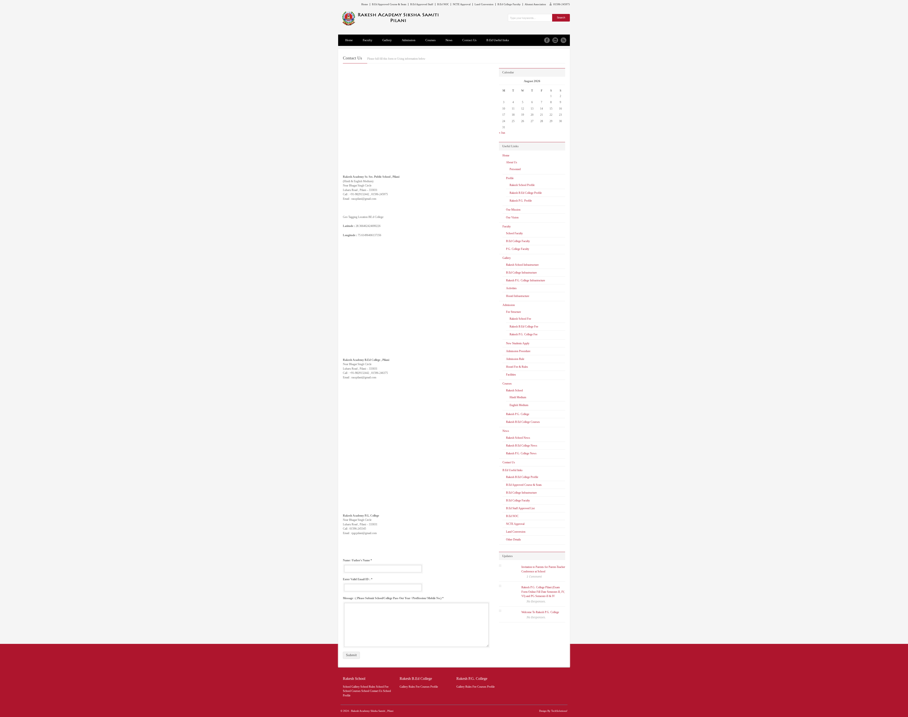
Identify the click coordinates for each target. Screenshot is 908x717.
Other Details (513, 539)
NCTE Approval (462, 4)
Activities (511, 288)
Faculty (367, 40)
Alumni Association (535, 4)
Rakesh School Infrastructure (522, 264)
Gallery (387, 40)
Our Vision (512, 217)
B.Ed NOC (443, 4)
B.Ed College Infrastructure (521, 272)
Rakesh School (514, 390)
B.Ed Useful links (497, 40)
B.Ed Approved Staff (421, 4)
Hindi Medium (518, 397)
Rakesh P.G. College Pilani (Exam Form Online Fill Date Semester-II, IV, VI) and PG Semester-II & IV (543, 592)
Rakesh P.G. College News (521, 453)
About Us (511, 162)
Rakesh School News (518, 437)
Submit (351, 655)
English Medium (519, 405)
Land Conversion (484, 4)
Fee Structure (513, 312)
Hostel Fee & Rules (517, 366)
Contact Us (469, 40)
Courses (430, 40)
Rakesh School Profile (522, 185)
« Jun (502, 132)
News (448, 40)
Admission (408, 40)
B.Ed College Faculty (509, 4)
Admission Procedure (518, 351)
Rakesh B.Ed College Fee (524, 326)
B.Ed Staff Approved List (520, 508)
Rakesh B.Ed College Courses (523, 422)
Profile (510, 178)
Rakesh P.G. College (517, 414)
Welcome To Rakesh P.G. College (540, 612)
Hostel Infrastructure (517, 296)
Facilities (511, 374)
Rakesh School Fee (520, 318)
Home (364, 4)
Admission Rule (515, 359)
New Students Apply (517, 343)
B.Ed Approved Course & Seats (389, 4)
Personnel (515, 169)
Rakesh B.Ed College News (521, 445)
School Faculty (514, 233)
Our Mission (513, 209)
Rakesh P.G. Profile (521, 200)
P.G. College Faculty (517, 249)
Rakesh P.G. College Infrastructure (525, 280)
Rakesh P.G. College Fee (523, 334)
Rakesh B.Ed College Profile (526, 193)
